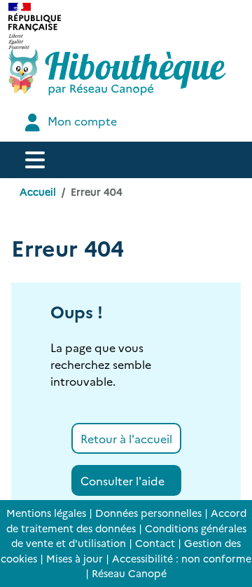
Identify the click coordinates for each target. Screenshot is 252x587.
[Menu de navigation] (35, 160)
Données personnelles (148, 513)
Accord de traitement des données (126, 520)
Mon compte (81, 120)
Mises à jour (74, 558)
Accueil (38, 191)
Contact (155, 543)
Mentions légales (46, 513)
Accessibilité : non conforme (181, 558)
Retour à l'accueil (126, 438)
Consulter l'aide (122, 480)
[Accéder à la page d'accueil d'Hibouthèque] (117, 72)
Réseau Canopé (129, 573)
